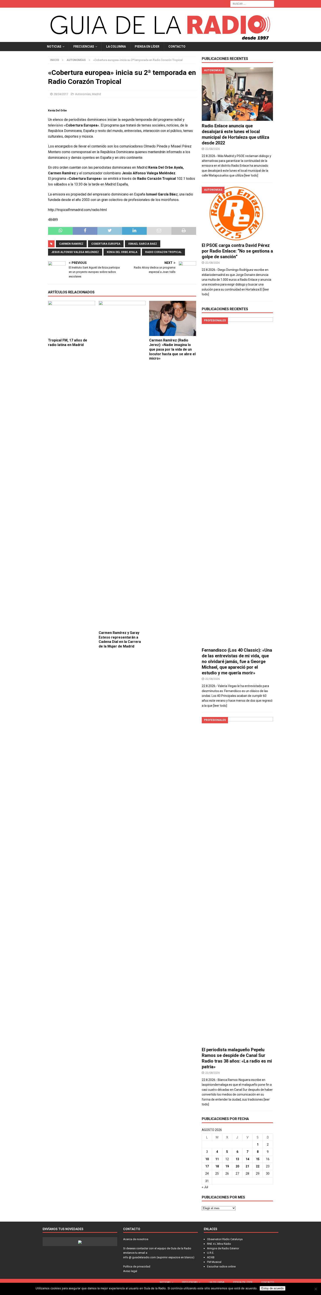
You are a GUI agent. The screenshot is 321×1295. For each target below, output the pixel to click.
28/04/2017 (61, 94)
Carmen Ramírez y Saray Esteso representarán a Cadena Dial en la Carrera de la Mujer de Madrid (120, 639)
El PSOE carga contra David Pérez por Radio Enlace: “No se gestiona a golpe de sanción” (237, 251)
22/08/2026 (212, 149)
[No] (315, 1289)
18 (217, 1166)
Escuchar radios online (221, 1266)
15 (257, 1159)
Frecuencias (83, 46)
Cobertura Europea (105, 243)
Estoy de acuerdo (272, 1288)
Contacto (176, 46)
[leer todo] (251, 175)
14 (247, 1159)
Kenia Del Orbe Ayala (122, 252)
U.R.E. (210, 1252)
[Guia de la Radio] (160, 39)
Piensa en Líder (147, 46)
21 (247, 1166)
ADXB (210, 1257)
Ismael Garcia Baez (142, 243)
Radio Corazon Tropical (163, 252)
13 (237, 1159)
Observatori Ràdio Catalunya (225, 1239)
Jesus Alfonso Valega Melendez (75, 252)
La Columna (116, 46)
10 (207, 1159)
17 (207, 1166)
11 (217, 1159)
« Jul (205, 1187)
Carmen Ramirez (71, 243)
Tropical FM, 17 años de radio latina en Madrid (67, 342)
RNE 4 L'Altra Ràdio (219, 1243)
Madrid (96, 94)
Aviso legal (130, 1271)
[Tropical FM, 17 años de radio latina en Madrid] (71, 318)
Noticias (54, 46)
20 (237, 1166)
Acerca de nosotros (135, 1239)
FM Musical (214, 1262)
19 (227, 1166)
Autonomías (83, 94)
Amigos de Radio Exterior (223, 1248)
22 (257, 1166)
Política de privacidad (136, 1266)
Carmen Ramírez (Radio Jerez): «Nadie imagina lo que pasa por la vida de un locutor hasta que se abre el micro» (172, 349)
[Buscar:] (252, 3)
